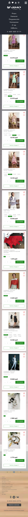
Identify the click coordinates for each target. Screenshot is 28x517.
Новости (14, 28)
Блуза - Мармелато (8, 291)
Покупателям (14, 19)
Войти (18, 2)
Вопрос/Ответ (5, 491)
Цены (3, 492)
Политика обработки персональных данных (14, 510)
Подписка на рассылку (14, 504)
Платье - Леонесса (8, 131)
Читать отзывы (14, 65)
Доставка (4, 494)
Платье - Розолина (8, 170)
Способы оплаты (5, 480)
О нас (14, 25)
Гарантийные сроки (6, 483)
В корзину (20, 60)
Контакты (14, 22)
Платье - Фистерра (8, 51)
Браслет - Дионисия (8, 451)
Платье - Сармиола (8, 90)
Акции (14, 13)
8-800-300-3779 (14, 31)
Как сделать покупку (6, 481)
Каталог (14, 16)
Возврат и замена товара (7, 486)
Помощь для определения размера (9, 489)
